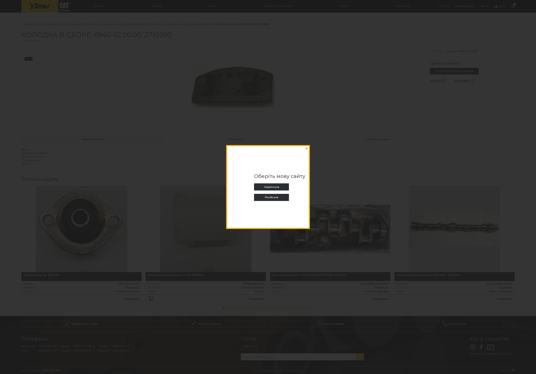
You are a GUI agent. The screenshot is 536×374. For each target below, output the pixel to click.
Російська (271, 197)
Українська (271, 187)
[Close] (306, 148)
